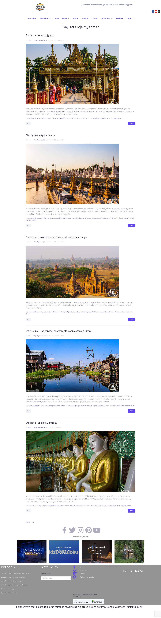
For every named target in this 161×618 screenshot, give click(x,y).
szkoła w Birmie (126, 505)
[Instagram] (159, 11)
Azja (35, 40)
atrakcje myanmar (34, 118)
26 (29, 511)
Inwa (83, 505)
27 (29, 319)
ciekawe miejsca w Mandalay (62, 218)
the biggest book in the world (125, 218)
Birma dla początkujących (40, 35)
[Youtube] (156, 11)
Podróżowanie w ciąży (7, 589)
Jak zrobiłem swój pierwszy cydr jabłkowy (13, 577)
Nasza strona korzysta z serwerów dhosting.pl (85, 595)
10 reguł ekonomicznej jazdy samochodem (14, 585)
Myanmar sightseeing (83, 118)
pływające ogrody (92, 406)
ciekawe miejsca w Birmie (52, 406)
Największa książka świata (40, 135)
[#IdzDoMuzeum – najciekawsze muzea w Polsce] (64, 551)
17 (29, 123)
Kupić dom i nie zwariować (9, 593)
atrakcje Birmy (33, 218)
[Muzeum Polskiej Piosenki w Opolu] (31, 551)
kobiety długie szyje (74, 406)
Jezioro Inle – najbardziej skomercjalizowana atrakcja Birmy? (59, 331)
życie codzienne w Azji (127, 406)
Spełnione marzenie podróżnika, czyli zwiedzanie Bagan (56, 237)
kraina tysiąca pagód (79, 312)
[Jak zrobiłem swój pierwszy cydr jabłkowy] (97, 551)
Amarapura (32, 505)
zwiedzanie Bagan (120, 312)
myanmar (81, 218)
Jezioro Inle (64, 406)
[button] (46, 18)
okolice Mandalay (104, 505)
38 (29, 411)
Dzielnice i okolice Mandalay (41, 423)
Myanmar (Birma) (42, 40)
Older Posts (30, 522)
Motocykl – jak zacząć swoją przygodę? (12, 581)
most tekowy (94, 505)
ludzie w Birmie (71, 118)
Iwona (29, 40)
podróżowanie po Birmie (108, 218)
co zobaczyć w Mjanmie (65, 312)
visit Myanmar (106, 118)
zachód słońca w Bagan (107, 312)
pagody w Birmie (115, 505)
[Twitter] (72, 530)
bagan (42, 312)
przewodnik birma (95, 118)
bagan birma (49, 312)
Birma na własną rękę (59, 118)
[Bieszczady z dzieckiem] (129, 551)
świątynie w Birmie (103, 406)
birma (51, 218)
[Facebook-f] (153, 11)
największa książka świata (92, 218)
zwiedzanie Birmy (116, 118)
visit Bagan (95, 312)
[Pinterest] (88, 530)
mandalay (75, 218)
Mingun (88, 505)
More (131, 123)
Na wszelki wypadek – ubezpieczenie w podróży (15, 573)
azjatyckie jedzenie (46, 118)
